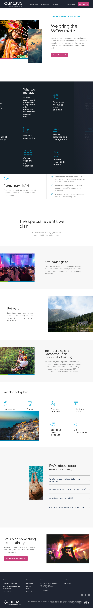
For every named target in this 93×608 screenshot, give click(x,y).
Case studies (29, 583)
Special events (7, 588)
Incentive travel (7, 591)
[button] (33, 4)
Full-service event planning (10, 583)
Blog (27, 588)
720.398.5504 (70, 4)
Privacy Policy (79, 603)
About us (28, 586)
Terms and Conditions (70, 603)
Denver (66, 586)
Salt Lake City (67, 583)
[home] (13, 4)
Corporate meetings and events (11, 586)
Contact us (29, 591)
